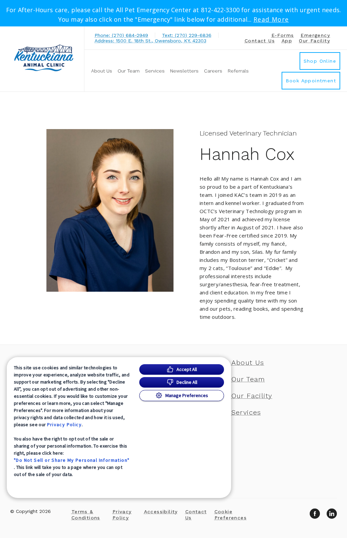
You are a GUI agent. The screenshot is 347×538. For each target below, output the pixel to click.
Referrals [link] (238, 71)
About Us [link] (101, 71)
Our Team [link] (129, 71)
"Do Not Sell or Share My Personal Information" (71, 460)
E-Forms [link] (282, 35)
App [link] (287, 40)
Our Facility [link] (314, 40)
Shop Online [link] (320, 61)
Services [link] (155, 71)
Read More (271, 19)
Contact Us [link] (260, 40)
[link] (43, 58)
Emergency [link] (315, 35)
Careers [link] (213, 71)
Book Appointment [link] (311, 80)
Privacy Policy (64, 424)
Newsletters (184, 71)
